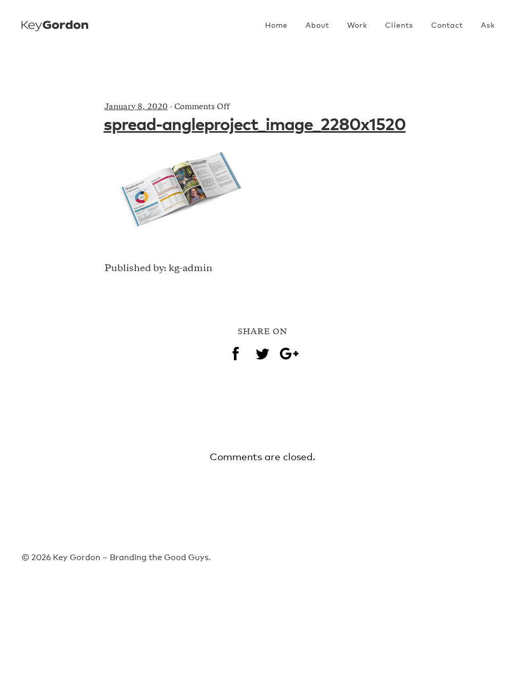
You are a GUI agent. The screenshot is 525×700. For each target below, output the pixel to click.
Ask (488, 25)
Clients (399, 25)
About (317, 25)
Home (276, 25)
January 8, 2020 (136, 107)
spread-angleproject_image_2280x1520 (255, 125)
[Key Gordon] (55, 19)
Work (357, 25)
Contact (447, 25)
